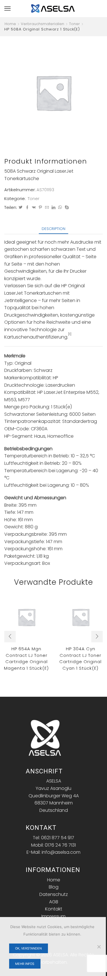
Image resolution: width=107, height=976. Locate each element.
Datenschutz (53, 894)
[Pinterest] (40, 207)
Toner (74, 24)
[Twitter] (20, 207)
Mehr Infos (24, 964)
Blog (53, 887)
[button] (10, 636)
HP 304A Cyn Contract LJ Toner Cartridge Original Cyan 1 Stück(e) (80, 658)
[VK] (34, 207)
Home (10, 24)
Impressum (53, 916)
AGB (53, 901)
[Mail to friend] (47, 207)
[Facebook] (27, 207)
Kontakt (53, 909)
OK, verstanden (28, 948)
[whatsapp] (60, 207)
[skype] (66, 207)
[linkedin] (53, 207)
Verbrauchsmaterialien (42, 24)
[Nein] (99, 946)
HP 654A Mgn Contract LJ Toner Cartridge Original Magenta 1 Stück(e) (26, 658)
